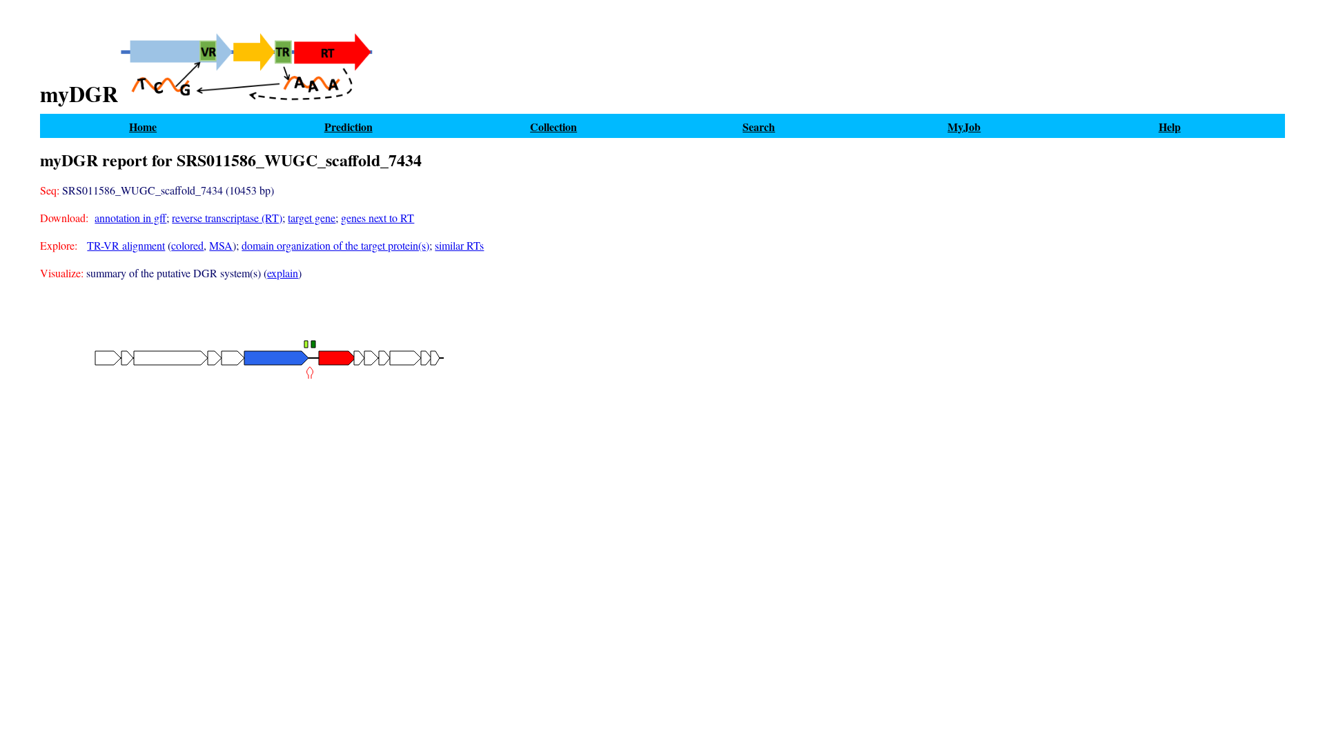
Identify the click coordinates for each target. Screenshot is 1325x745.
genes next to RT (377, 217)
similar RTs (459, 245)
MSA (221, 245)
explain (282, 273)
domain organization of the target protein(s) (335, 245)
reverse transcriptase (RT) (227, 217)
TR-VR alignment (126, 245)
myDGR (79, 94)
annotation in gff (130, 217)
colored (187, 245)
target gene (311, 217)
